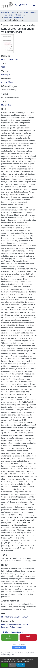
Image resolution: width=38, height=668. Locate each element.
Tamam (5, 665)
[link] (19, 59)
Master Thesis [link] (6, 105)
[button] (7, 5)
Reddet (12, 665)
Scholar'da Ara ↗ (19, 648)
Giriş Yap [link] (25, 5)
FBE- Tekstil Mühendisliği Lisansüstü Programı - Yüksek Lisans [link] (14, 17)
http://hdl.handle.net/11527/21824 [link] (14, 617)
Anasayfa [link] (5, 12)
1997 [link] (3, 67)
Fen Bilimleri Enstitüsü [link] (27, 12)
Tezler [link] (13, 12)
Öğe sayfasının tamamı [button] (13, 632)
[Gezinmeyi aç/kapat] (34, 5)
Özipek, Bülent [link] (7, 82)
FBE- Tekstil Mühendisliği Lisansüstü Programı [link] (14, 15)
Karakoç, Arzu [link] (6, 74)
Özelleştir (21, 665)
